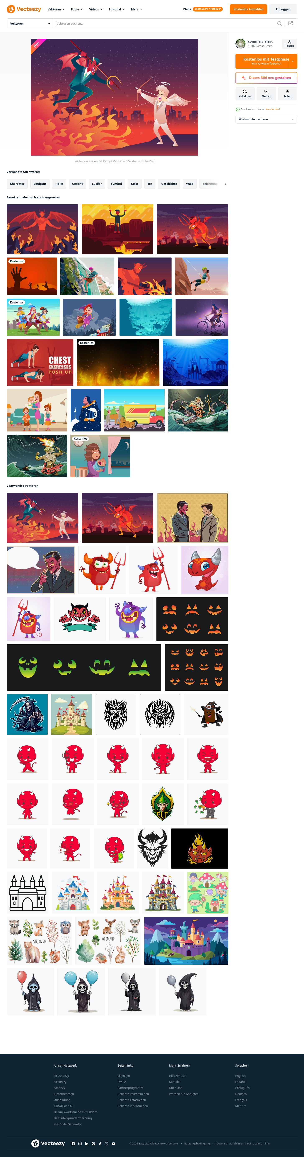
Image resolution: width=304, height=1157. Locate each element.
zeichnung (210, 184)
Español (240, 1082)
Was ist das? (273, 109)
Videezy (59, 1088)
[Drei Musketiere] (33, 317)
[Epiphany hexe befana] (89, 317)
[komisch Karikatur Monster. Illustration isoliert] (131, 619)
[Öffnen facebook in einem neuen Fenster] (73, 1143)
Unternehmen (64, 1094)
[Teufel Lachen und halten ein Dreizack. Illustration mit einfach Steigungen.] (102, 570)
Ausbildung (62, 1100)
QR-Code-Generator (68, 1124)
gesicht (77, 184)
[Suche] (279, 23)
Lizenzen (124, 1076)
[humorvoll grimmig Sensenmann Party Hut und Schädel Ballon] (81, 992)
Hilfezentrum (178, 1076)
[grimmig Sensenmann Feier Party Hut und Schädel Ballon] (132, 992)
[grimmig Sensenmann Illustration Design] (27, 714)
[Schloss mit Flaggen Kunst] (71, 714)
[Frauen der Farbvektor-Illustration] (86, 410)
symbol (116, 184)
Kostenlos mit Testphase (266, 61)
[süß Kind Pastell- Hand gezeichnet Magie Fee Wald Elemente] (207, 893)
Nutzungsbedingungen (198, 1143)
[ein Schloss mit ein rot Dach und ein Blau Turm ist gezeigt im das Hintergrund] (186, 941)
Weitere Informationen (253, 119)
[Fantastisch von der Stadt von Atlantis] (195, 362)
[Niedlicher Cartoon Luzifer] (192, 229)
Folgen (289, 46)
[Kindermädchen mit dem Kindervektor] (37, 410)
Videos (94, 9)
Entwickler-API (64, 1106)
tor (150, 184)
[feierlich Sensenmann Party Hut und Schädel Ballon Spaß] (30, 992)
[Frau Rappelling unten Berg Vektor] (201, 276)
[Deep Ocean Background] (146, 317)
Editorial (115, 9)
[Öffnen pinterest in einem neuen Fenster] (93, 1143)
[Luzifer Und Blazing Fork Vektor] (145, 276)
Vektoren (54, 9)
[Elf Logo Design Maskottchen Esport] (163, 804)
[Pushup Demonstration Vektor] (40, 362)
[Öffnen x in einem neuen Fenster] (106, 1143)
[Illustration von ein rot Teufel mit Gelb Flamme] (199, 848)
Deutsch (241, 1094)
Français (241, 1100)
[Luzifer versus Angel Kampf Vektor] (42, 518)
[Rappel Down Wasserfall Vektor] (87, 276)
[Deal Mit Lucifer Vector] (192, 518)
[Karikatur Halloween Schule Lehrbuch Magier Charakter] (206, 714)
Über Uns (175, 1088)
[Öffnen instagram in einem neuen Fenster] (80, 1143)
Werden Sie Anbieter (183, 1094)
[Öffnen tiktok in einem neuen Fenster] (100, 1143)
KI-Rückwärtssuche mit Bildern (76, 1112)
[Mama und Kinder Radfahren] (202, 317)
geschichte (169, 184)
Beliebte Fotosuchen (132, 1100)
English (240, 1076)
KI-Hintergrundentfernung (73, 1118)
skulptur (40, 184)
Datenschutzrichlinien (230, 1143)
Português (242, 1088)
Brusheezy (61, 1076)
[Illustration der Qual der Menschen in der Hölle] (32, 276)
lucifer (97, 184)
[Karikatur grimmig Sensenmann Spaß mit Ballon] (182, 992)
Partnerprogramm (130, 1088)
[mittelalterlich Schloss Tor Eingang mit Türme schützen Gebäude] (27, 893)
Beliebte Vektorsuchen (133, 1094)
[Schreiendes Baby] (100, 456)
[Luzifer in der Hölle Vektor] (42, 229)
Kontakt (174, 1082)
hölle (59, 184)
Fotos (75, 9)
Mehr (135, 9)
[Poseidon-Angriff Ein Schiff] (37, 456)
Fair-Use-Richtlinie (258, 1143)
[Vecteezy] (24, 9)
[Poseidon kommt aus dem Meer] (198, 410)
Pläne (187, 9)
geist (134, 184)
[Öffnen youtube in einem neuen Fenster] (113, 1143)
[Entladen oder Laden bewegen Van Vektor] (134, 410)
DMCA (122, 1082)
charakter (17, 184)
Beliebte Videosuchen (133, 1106)
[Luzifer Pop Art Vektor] (41, 570)
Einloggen (283, 9)
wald (189, 184)
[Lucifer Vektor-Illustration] (117, 229)
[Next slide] (222, 184)
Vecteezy (60, 1082)
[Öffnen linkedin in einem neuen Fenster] (86, 1143)
